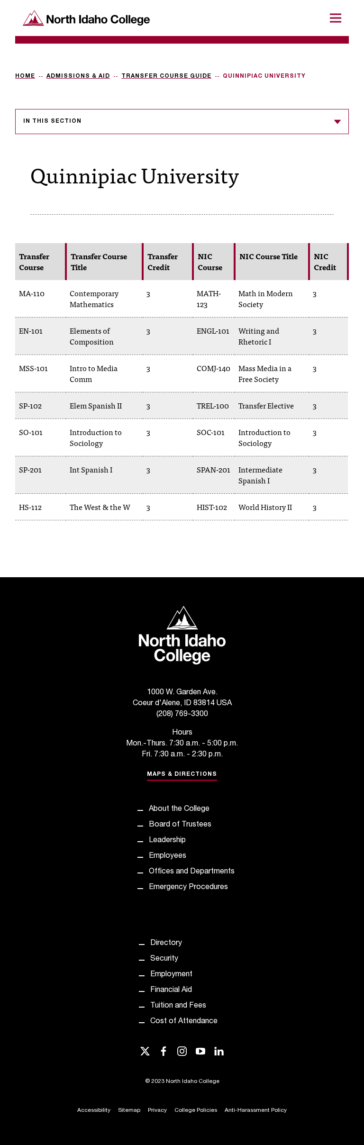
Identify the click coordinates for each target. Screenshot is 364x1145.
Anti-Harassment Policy (256, 1110)
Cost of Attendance (184, 1022)
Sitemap (129, 1110)
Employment (171, 975)
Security (164, 959)
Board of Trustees (180, 825)
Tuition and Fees (178, 1006)
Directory (166, 943)
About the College (179, 809)
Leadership (167, 841)
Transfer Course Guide (166, 76)
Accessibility (93, 1110)
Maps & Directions (182, 774)
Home (25, 76)
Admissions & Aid (78, 76)
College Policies (195, 1110)
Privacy (157, 1110)
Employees (167, 856)
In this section (52, 121)
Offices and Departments (192, 872)
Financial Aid (171, 990)
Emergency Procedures (188, 887)
